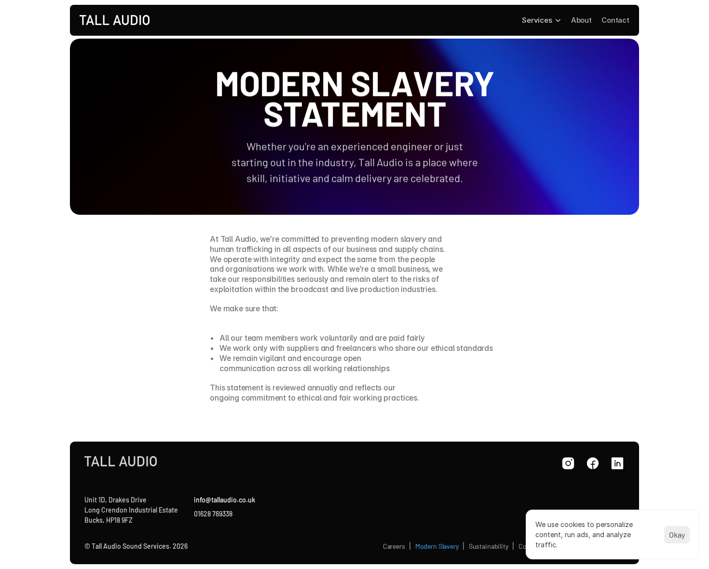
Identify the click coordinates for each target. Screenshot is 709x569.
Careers (394, 546)
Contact (615, 20)
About (581, 20)
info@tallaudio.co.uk (223, 500)
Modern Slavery (437, 546)
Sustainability (488, 546)
